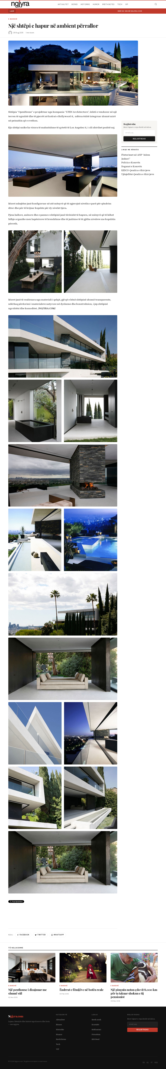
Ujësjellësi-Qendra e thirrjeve (137, 174)
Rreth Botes (108, 4)
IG (147, 1062)
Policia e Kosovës (130, 162)
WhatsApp (59, 935)
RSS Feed (95, 1039)
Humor (96, 4)
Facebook (24, 935)
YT (152, 1062)
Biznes (75, 4)
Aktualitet (63, 4)
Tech (119, 4)
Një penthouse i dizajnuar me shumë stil (27, 991)
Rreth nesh (96, 1019)
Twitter (41, 935)
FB (144, 1062)
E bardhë (12, 19)
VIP (126, 4)
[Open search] (156, 4)
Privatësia (96, 1034)
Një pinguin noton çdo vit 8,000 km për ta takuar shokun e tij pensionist (134, 993)
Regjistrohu (139, 139)
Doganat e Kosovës (131, 166)
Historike (85, 4)
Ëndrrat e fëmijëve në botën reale (81, 990)
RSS (156, 1062)
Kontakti (95, 1024)
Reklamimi (96, 1029)
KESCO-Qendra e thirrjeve (135, 170)
